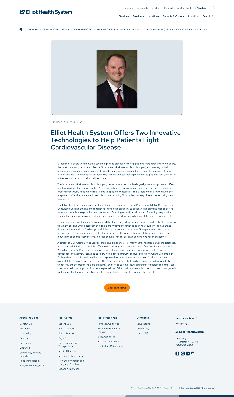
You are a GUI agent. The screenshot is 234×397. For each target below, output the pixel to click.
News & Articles (83, 29)
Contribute (142, 317)
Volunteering (143, 323)
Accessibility (168, 388)
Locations (153, 16)
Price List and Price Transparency (68, 344)
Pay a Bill (63, 338)
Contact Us (26, 323)
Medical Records (67, 351)
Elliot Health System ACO (33, 365)
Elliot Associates (106, 336)
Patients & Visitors (173, 16)
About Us (193, 16)
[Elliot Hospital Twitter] (193, 353)
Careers (24, 338)
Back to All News (117, 287)
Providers (138, 16)
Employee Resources (109, 341)
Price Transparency (30, 360)
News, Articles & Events (56, 29)
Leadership (26, 333)
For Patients (65, 317)
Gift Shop (25, 347)
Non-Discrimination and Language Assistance (71, 362)
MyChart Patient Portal (70, 356)
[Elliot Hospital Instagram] (183, 353)
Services (124, 16)
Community (142, 328)
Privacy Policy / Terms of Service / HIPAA (146, 388)
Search (206, 16)
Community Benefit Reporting (30, 354)
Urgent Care (65, 323)
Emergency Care (185, 317)
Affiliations (25, 328)
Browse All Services (68, 368)
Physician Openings (108, 323)
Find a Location (66, 328)
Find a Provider (66, 333)
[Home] (23, 29)
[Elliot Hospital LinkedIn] (188, 353)
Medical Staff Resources (110, 346)
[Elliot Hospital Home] (195, 332)
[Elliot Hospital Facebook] (177, 353)
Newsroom (25, 343)
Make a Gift (142, 333)
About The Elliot (29, 317)
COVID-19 (181, 324)
